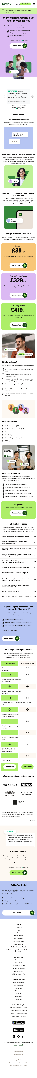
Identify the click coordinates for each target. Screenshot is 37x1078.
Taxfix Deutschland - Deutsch (18, 1008)
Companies (18, 999)
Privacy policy (18, 1054)
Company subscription (18, 968)
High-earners (18, 991)
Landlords (18, 996)
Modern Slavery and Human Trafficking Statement (18, 950)
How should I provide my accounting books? (15, 567)
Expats (18, 994)
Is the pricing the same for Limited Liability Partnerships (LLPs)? (15, 586)
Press (18, 930)
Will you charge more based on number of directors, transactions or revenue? (15, 573)
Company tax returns (18, 965)
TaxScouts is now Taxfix (18, 947)
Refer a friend (18, 944)
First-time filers (18, 982)
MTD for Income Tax (18, 974)
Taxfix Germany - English (18, 1010)
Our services (18, 957)
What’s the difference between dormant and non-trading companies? (16, 555)
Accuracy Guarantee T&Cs (18, 1066)
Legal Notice (19, 1060)
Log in (18, 4)
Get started (25, 4)
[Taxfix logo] (6, 4)
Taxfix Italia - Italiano (18, 1016)
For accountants (18, 941)
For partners (18, 936)
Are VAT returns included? (10, 592)
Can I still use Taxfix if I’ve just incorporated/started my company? (13, 561)
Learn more (8, 638)
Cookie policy (18, 1051)
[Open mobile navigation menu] (34, 4)
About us (19, 927)
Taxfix (18, 924)
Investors (18, 988)
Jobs (18, 933)
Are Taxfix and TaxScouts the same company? (16, 597)
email (21, 1045)
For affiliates (18, 938)
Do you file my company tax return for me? (15, 536)
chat (15, 1045)
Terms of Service (18, 1057)
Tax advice (18, 963)
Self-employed (18, 985)
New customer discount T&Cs (18, 1063)
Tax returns (18, 960)
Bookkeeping (18, 971)
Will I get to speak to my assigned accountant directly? (16, 548)
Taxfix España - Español (18, 1013)
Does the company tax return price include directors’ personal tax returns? (15, 579)
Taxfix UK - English (18, 1005)
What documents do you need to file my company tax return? (14, 542)
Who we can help (18, 980)
